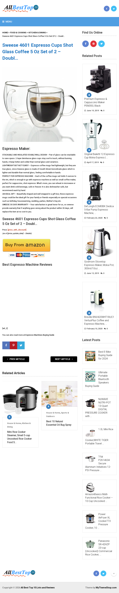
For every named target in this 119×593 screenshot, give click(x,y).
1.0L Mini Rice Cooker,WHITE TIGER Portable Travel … (99, 436)
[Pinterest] (93, 44)
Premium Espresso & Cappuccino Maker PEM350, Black (95, 102)
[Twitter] (101, 44)
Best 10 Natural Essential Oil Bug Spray (58, 423)
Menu (9, 21)
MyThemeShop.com (106, 587)
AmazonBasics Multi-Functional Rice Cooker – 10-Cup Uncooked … (99, 498)
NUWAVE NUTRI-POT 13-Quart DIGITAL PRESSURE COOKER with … (98, 408)
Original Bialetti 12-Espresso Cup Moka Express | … (99, 156)
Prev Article (17, 359)
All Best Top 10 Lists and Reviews (38, 587)
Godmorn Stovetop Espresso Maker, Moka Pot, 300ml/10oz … (99, 265)
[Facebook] (85, 44)
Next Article (63, 359)
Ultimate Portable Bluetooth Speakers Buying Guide (97, 379)
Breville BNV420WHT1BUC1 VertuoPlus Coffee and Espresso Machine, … (99, 320)
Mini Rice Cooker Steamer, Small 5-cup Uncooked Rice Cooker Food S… (19, 437)
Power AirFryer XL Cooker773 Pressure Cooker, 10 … (98, 521)
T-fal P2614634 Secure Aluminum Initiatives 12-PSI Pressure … (98, 463)
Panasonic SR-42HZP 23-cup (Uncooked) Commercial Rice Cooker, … (98, 547)
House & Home (14, 423)
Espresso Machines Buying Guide (39, 335)
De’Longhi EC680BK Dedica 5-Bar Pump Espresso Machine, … (99, 210)
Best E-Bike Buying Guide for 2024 (105, 355)
